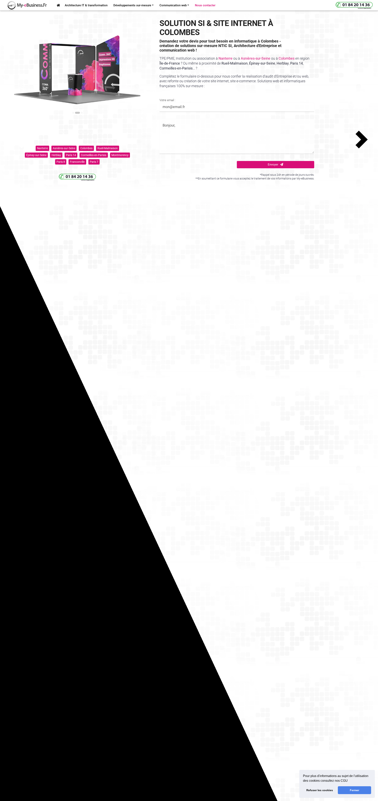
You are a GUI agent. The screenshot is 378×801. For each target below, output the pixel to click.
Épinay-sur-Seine (36, 155)
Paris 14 (71, 155)
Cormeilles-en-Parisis (93, 155)
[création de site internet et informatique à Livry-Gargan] (24, 5)
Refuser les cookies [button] (319, 790)
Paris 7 (94, 161)
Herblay (56, 155)
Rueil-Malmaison (107, 148)
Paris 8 (61, 161)
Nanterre (42, 148)
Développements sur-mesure (132, 5)
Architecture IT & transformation (86, 5)
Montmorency (120, 155)
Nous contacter (205, 5)
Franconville (77, 161)
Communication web (173, 5)
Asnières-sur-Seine (64, 148)
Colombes (86, 148)
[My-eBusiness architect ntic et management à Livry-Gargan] (58, 5)
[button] (19, 139)
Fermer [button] (354, 790)
